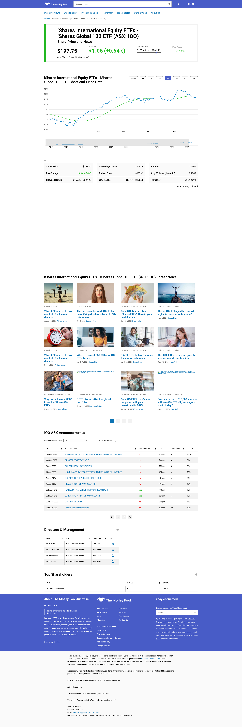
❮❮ (112, 516)
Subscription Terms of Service (109, 638)
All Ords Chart (102, 612)
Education (101, 620)
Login (190, 4)
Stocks (47, 19)
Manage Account (104, 646)
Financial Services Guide (106, 627)
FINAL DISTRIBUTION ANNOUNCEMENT (80, 484)
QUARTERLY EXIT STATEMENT (77, 460)
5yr (185, 78)
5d (143, 78)
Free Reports (123, 12)
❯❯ (130, 516)
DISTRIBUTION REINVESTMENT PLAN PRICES (83, 478)
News (99, 616)
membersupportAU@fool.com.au (86, 712)
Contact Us (123, 620)
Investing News (52, 12)
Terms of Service (103, 634)
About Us (155, 12)
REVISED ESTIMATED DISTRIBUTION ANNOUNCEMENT (86, 490)
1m (151, 78)
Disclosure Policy (103, 642)
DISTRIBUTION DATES (73, 502)
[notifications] (178, 4)
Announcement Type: (53, 440)
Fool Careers (124, 616)
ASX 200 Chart (102, 609)
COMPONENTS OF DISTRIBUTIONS (78, 466)
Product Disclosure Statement (77, 508)
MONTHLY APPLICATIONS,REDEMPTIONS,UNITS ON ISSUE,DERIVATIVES (93, 454)
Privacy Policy (102, 630)
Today (133, 78)
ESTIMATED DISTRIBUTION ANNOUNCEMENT (83, 496)
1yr (176, 78)
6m (168, 78)
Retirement (107, 12)
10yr (194, 78)
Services (122, 612)
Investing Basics (89, 12)
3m (159, 78)
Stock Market (70, 12)
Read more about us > (53, 642)
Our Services (140, 12)
